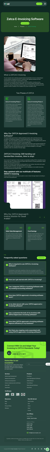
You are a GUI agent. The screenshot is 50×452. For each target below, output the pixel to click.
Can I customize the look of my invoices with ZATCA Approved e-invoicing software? (24, 313)
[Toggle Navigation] (23, 4)
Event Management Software (33, 378)
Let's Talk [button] (38, 3)
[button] (45, 4)
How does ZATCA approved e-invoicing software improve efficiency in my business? (26, 322)
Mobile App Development (11, 376)
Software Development (10, 380)
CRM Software (30, 380)
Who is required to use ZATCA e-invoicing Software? (23, 265)
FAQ (6, 403)
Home (15, 26)
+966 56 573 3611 (19, 354)
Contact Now (41, 257)
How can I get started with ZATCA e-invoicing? (25, 279)
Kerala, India (29, 424)
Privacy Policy (8, 405)
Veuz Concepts (14, 448)
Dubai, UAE (29, 425)
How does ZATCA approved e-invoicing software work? (26, 296)
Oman (29, 405)
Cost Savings (10, 231)
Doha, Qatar (29, 427)
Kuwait (29, 410)
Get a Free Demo (24, 23)
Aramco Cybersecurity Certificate (12, 383)
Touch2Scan (30, 383)
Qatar (29, 408)
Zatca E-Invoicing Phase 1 (13, 101)
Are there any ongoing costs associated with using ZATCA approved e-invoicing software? (25, 331)
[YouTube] (44, 449)
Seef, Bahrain (30, 429)
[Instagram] (35, 449)
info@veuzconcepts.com (35, 432)
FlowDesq (29, 376)
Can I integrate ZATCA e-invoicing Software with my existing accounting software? (26, 287)
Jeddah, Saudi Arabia (32, 418)
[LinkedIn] (41, 449)
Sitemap (7, 408)
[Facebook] (32, 449)
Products (22, 26)
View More (7, 387)
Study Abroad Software (32, 385)
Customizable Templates (36, 231)
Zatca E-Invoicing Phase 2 (35, 101)
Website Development (10, 378)
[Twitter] (38, 449)
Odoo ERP (7, 385)
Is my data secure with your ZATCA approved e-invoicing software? (26, 305)
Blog (6, 401)
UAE (29, 403)
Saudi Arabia (31, 401)
